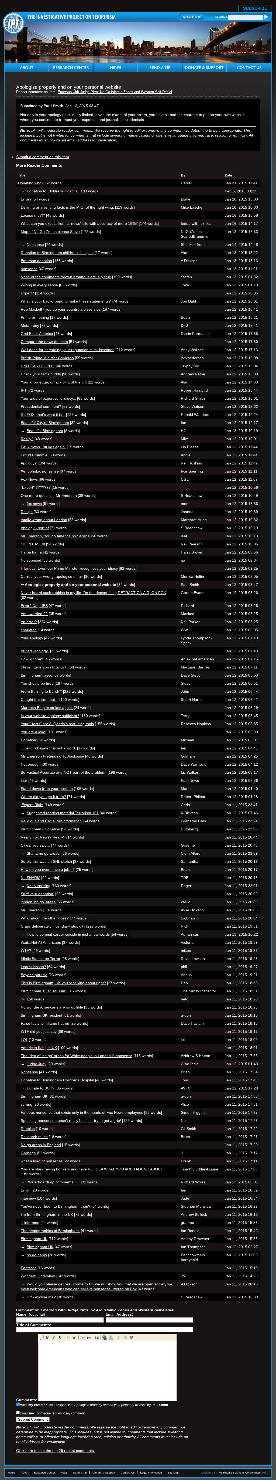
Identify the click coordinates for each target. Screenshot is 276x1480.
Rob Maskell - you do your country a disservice (61, 309)
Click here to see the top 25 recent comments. (55, 1450)
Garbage (28, 1153)
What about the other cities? (45, 918)
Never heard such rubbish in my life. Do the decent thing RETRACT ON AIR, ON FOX (93, 592)
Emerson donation (36, 261)
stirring (26, 1104)
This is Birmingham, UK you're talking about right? (63, 983)
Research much (34, 1137)
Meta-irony (30, 325)
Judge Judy (36, 1064)
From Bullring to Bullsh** (41, 691)
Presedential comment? (41, 406)
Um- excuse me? (41, 1297)
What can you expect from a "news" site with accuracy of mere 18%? (79, 223)
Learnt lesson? (33, 967)
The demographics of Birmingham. (50, 1230)
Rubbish (28, 1128)
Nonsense (35, 244)
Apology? (29, 463)
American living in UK (39, 1047)
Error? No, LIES (34, 605)
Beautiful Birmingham (45, 431)
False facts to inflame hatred (45, 1023)
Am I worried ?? (34, 614)
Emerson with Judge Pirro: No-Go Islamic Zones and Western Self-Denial (115, 92)
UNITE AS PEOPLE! (38, 366)
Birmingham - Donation (40, 829)
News (64, 1472)
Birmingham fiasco (36, 675)
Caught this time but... (39, 699)
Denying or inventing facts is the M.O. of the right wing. (67, 207)
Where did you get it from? (43, 797)
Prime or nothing (35, 317)
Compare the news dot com (44, 342)
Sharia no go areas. (43, 853)
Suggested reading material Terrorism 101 (63, 813)
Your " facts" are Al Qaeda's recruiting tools (57, 724)
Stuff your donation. (37, 894)
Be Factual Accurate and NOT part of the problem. (63, 772)
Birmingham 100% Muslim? (44, 991)
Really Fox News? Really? (43, 837)
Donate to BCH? (40, 1088)
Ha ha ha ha (31, 552)
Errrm (25, 1190)
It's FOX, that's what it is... (43, 414)
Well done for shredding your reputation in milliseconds (67, 350)
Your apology (32, 638)
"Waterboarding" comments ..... (53, 1182)
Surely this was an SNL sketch (46, 861)
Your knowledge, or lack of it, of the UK (54, 382)
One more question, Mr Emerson (49, 495)
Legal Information (151, 1472)
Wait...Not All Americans (41, 942)
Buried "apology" (35, 651)
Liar (24, 780)
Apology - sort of (35, 528)
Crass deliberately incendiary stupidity (53, 926)
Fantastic (28, 1268)
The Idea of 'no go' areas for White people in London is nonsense (76, 1056)
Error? (26, 199)
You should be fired (37, 683)
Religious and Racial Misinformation (51, 821)
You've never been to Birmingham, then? (55, 1206)
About (24, 1472)
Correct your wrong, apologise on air (52, 576)
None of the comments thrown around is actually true (66, 277)
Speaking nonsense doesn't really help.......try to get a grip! (71, 1120)
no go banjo (37, 1255)
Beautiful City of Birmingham (45, 422)
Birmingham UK (34, 1096)
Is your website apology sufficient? (50, 716)
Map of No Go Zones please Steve (50, 231)
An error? (29, 622)
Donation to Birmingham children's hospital (57, 252)
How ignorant (32, 659)
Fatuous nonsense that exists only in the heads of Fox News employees (82, 1112)
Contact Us (127, 1472)
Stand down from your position (47, 788)
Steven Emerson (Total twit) (44, 667)
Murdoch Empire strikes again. (47, 707)
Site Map (173, 1472)
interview (28, 1198)
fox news (34, 503)
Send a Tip (80, 1472)
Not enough (31, 764)
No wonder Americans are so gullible (52, 1007)
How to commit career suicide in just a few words (68, 934)
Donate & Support (103, 1472)
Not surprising (38, 886)
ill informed (30, 1222)
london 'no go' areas (38, 902)
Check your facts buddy (41, 374)
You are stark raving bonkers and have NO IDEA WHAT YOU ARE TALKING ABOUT (92, 1169)
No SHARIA (30, 877)
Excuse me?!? (33, 215)
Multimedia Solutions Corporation (239, 1472)
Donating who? (31, 183)
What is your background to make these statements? (66, 301)
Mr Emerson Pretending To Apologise (52, 756)
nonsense (29, 269)
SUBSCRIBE (255, 8)
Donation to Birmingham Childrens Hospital (57, 1080)
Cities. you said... (35, 845)
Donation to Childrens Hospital (52, 191)
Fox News (29, 479)
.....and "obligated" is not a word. (48, 748)
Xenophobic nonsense (40, 471)
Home (11, 1472)
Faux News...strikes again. (43, 447)
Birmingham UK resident (41, 1015)
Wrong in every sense (39, 285)
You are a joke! (33, 732)
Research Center (44, 1472)
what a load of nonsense (42, 1161)
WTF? (26, 950)
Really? (27, 439)
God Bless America (37, 333)
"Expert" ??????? (36, 487)
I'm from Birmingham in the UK (47, 1214)
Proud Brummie (34, 455)
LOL (24, 1039)
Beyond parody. (34, 975)
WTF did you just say (39, 1031)
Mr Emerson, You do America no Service (55, 536)
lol (23, 999)
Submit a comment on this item (42, 157)
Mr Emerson (31, 910)
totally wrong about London (44, 520)
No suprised (31, 560)
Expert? (27, 293)
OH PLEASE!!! (33, 544)
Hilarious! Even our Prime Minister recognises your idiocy (69, 568)
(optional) (30, 1314)
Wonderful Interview (38, 1276)
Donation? (29, 740)
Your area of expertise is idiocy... (48, 398)
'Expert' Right (32, 805)
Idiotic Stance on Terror (40, 958)
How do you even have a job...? (48, 869)
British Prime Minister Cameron (47, 358)
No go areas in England (41, 1145)
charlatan (29, 630)
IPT (24, 390)
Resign (27, 512)
